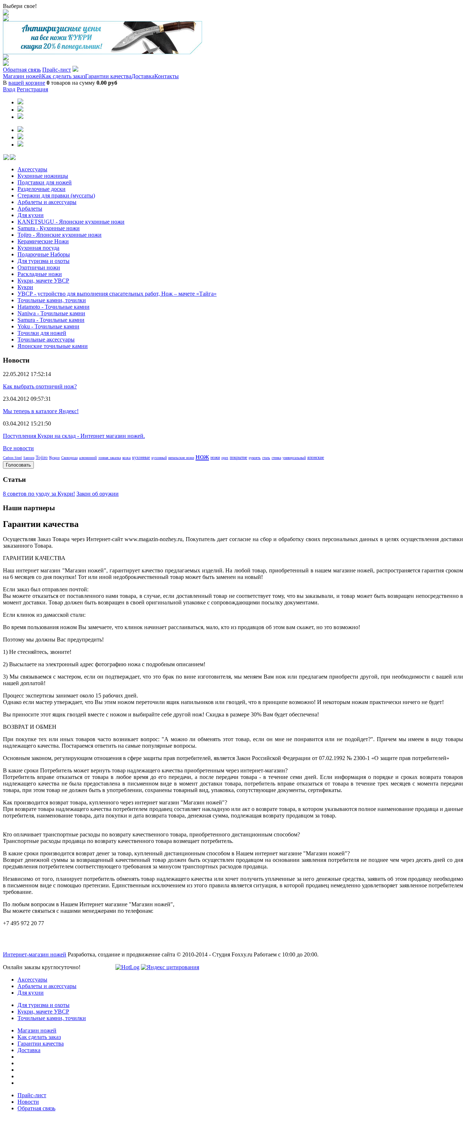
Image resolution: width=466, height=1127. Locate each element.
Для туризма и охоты (43, 261)
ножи (215, 457)
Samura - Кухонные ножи (48, 228)
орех (224, 458)
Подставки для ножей (44, 182)
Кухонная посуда (38, 248)
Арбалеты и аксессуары (46, 202)
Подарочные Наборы (43, 254)
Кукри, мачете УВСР (43, 280)
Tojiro (42, 457)
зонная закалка (109, 458)
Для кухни (30, 215)
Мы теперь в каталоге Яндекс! (41, 411)
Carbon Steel (12, 458)
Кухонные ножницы (42, 176)
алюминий (88, 457)
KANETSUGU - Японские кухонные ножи (71, 222)
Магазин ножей (22, 76)
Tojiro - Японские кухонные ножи (59, 235)
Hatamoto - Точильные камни (53, 307)
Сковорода (69, 458)
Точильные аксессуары (46, 339)
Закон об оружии (97, 494)
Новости (28, 1102)
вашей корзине (26, 83)
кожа (126, 457)
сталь (266, 458)
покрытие (238, 457)
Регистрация (32, 89)
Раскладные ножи (39, 274)
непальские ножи (181, 458)
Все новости (18, 448)
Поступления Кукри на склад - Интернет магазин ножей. (74, 436)
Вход (9, 89)
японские (315, 457)
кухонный (159, 458)
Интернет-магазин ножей (34, 954)
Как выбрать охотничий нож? (40, 386)
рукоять (255, 458)
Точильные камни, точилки (51, 300)
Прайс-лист (56, 70)
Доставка (142, 76)
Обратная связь (22, 70)
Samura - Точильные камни (50, 320)
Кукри (25, 287)
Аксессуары (32, 169)
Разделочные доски (41, 189)
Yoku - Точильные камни (48, 326)
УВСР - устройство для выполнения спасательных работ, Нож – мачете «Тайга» (117, 294)
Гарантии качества (108, 76)
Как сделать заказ (63, 76)
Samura (28, 458)
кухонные (141, 457)
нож (202, 456)
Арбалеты (29, 208)
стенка (276, 458)
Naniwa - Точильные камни (51, 313)
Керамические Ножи (43, 241)
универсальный (294, 458)
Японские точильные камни (52, 346)
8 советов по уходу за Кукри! (39, 494)
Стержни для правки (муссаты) (56, 195)
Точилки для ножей (41, 333)
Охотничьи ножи (38, 267)
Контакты (166, 76)
